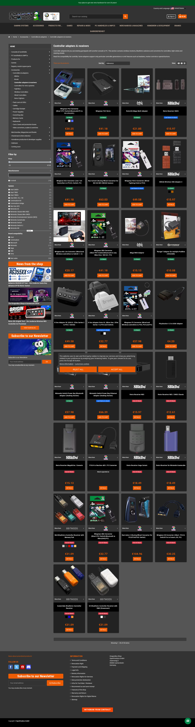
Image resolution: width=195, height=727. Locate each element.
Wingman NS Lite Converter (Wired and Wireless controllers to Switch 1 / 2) (69, 253)
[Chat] (188, 721)
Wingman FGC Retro (103, 111)
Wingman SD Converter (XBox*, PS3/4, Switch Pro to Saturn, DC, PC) (171, 536)
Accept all (116, 369)
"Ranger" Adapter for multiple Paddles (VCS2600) (171, 253)
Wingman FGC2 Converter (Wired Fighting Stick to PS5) (137, 182)
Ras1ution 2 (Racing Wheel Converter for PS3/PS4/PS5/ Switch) (137, 536)
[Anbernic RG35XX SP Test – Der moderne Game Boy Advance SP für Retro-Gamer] (29, 274)
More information (66, 364)
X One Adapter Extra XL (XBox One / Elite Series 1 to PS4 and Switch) (103, 324)
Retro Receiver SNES (171, 111)
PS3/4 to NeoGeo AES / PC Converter (103, 465)
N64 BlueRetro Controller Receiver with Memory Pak (69, 536)
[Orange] (72, 617)
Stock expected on (103, 472)
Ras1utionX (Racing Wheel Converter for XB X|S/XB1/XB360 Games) (103, 182)
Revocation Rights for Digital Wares (84, 696)
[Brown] (172, 192)
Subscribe (55, 683)
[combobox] (98, 16)
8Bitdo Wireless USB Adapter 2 (170, 182)
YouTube (22, 667)
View (173, 63)
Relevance (110, 63)
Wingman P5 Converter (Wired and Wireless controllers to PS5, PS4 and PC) (137, 324)
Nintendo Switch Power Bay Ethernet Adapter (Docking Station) (103, 394)
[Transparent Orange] (75, 546)
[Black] (66, 121)
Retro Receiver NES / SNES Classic (171, 394)
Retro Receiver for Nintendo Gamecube (170, 465)
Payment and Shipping (79, 667)
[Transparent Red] (69, 546)
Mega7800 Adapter (137, 253)
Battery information (78, 673)
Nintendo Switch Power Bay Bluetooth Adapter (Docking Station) (69, 394)
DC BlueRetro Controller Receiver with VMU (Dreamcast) (103, 607)
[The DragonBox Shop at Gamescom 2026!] (29, 295)
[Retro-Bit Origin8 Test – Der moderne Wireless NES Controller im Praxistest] (29, 313)
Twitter (16, 667)
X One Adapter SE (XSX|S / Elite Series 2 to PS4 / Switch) (69, 324)
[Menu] (58, 13)
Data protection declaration (81, 680)
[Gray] (63, 546)
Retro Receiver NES (137, 394)
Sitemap (74, 700)
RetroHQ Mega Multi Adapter (137, 111)
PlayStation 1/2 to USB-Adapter (171, 324)
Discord (28, 667)
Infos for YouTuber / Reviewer (82, 683)
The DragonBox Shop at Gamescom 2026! (23, 303)
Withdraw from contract (97, 710)
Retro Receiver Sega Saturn (137, 465)
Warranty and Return (79, 693)
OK (47, 362)
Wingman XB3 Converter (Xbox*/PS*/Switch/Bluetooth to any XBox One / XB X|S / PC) (103, 253)
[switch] (54, 18)
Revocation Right (78, 664)
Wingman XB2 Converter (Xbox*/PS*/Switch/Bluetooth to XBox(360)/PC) (103, 536)
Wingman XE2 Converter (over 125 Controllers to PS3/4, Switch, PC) (69, 182)
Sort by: (101, 63)
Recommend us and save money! (83, 687)
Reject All (78, 369)
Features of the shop (79, 690)
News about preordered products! (20, 656)
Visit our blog (30, 328)
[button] (178, 8)
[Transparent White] (69, 121)
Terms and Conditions (79, 660)
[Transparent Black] (66, 546)
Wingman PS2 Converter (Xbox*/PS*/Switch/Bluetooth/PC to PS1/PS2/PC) (69, 111)
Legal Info (75, 670)
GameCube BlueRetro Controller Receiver (69, 607)
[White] (104, 333)
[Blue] (69, 617)
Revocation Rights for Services (82, 677)
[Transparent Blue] (72, 121)
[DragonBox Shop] (24, 16)
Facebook (10, 667)
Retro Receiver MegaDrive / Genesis (69, 465)
